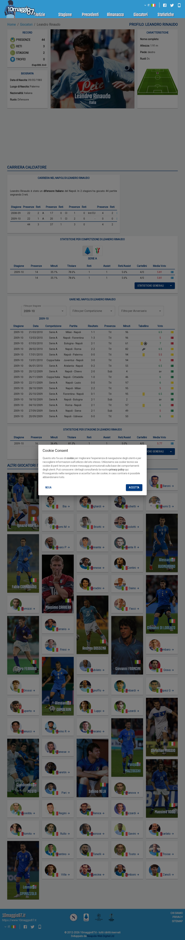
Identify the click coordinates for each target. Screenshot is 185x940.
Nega (48, 487)
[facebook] (164, 5)
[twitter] (172, 5)
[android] (179, 5)
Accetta (134, 487)
